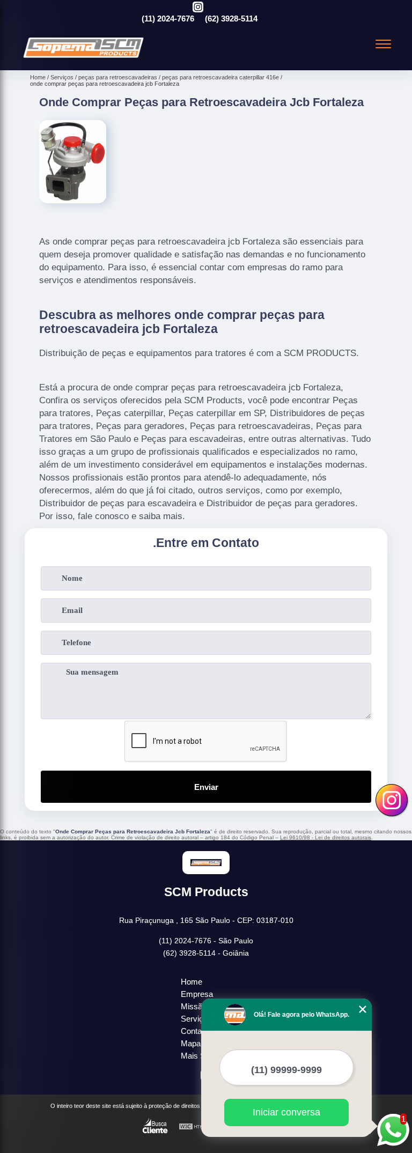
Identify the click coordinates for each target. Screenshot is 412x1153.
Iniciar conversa (286, 1112)
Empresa (197, 994)
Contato (194, 1031)
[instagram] (198, 8)
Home (191, 981)
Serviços (196, 1018)
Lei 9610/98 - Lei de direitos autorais (325, 837)
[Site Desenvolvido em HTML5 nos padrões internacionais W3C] (198, 1127)
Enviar (206, 787)
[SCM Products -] (83, 57)
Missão (194, 1006)
